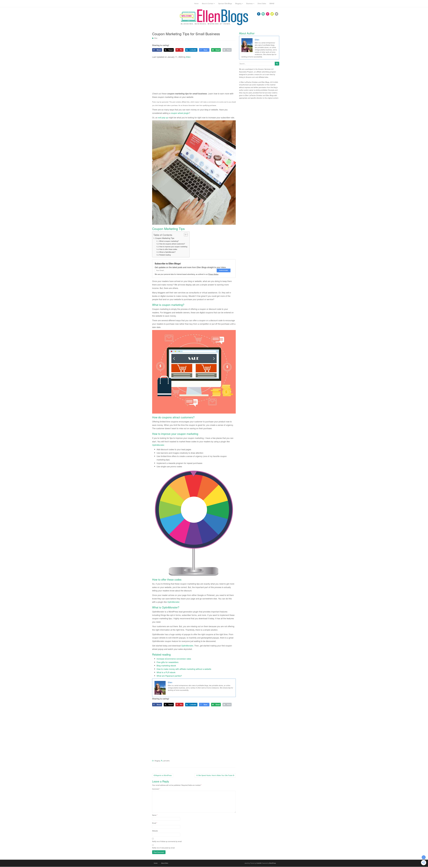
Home (155, 863)
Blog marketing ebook (166, 665)
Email (154, 823)
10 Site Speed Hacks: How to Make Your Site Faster (214, 775)
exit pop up (163, 117)
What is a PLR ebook (166, 672)
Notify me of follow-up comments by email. (167, 841)
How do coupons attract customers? (172, 244)
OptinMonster (158, 444)
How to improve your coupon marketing (173, 246)
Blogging (157, 761)
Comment (156, 789)
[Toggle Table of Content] (184, 235)
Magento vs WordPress (163, 775)
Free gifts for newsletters (167, 662)
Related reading (165, 255)
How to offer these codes (168, 249)
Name (154, 815)
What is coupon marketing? (169, 241)
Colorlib (258, 863)
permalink (166, 761)
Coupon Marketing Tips (164, 238)
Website (155, 831)
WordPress (272, 863)
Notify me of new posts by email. (163, 848)
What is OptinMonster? (167, 252)
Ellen (155, 38)
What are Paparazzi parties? (169, 675)
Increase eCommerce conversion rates (174, 658)
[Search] (277, 64)
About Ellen (164, 863)
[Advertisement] (194, 75)
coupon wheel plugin (180, 113)
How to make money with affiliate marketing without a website (184, 668)
